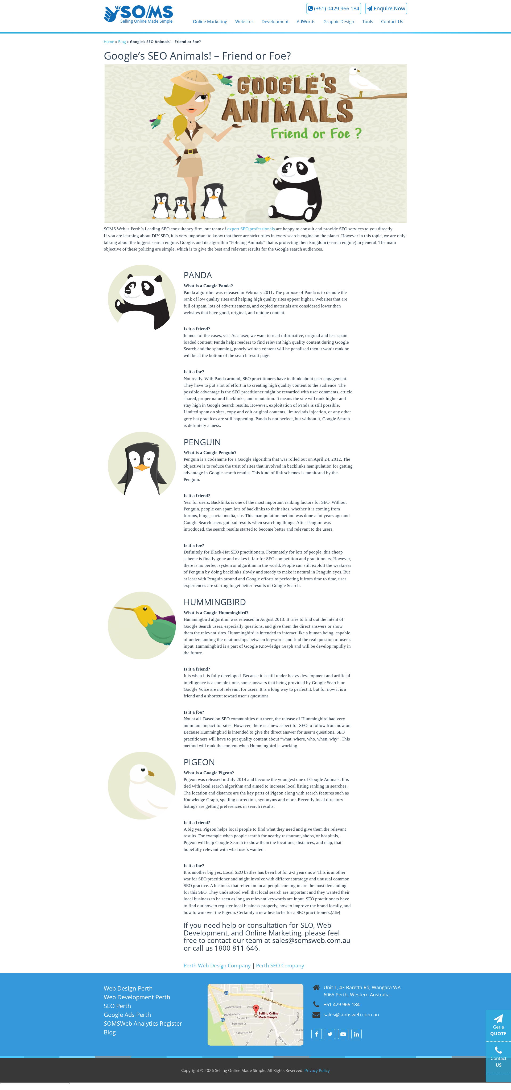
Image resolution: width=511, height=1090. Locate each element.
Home (109, 41)
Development (275, 21)
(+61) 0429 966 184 (336, 8)
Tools (367, 21)
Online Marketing (210, 21)
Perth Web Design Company (217, 965)
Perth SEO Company (280, 965)
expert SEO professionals (251, 228)
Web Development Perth (137, 997)
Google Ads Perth (127, 1014)
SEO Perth (117, 1006)
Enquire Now (389, 8)
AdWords (306, 21)
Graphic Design (338, 21)
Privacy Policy (317, 1070)
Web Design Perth (128, 988)
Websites (244, 21)
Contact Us (392, 21)
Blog (122, 41)
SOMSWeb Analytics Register (143, 1023)
